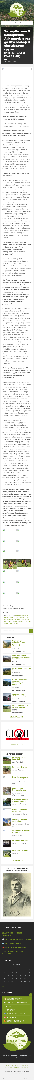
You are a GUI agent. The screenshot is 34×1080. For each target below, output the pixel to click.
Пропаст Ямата (19, 767)
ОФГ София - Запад (23, 617)
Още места (17, 860)
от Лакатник (9, 617)
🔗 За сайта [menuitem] (10, 1010)
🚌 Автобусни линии (11, 943)
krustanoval (19, 616)
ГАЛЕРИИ (8, 1068)
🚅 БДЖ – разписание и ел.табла (16, 939)
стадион (11, 621)
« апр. (4, 986)
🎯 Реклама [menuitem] (10, 1017)
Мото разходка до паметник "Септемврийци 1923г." (19, 682)
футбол (16, 623)
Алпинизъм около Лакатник (19, 810)
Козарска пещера (20, 840)
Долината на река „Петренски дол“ (20, 800)
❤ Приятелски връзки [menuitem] (15, 1003)
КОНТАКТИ (25, 1068)
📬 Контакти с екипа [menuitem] (14, 1014)
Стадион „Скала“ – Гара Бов (20, 758)
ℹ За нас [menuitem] (8, 1006)
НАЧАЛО (9, 1066)
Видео (16, 1068)
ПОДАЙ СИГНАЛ (17, 744)
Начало (7, 61)
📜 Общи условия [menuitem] (13, 999)
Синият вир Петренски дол (19, 789)
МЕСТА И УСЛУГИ (21, 1066)
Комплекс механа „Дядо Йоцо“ (19, 820)
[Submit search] (31, 631)
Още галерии (17, 717)
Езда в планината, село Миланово (20, 778)
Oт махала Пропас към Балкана (21, 669)
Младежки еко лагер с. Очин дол (21, 831)
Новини (14, 61)
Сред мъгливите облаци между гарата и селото (21, 657)
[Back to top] (30, 994)
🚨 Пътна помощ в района (14, 947)
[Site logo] (17, 17)
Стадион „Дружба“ (20, 850)
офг (5, 621)
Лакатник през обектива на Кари (19, 695)
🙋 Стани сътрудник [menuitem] (14, 1021)
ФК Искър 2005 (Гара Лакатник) (16, 619)
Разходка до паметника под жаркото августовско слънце (20, 643)
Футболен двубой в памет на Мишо (20, 706)
